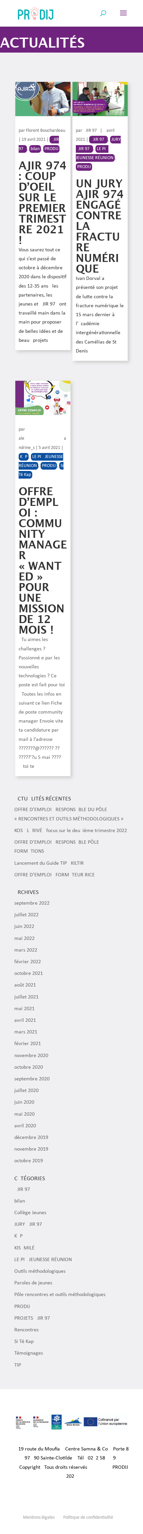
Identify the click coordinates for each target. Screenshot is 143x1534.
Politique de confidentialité (88, 1517)
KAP (23, 456)
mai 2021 (24, 1008)
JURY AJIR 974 (29, 1224)
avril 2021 (25, 1020)
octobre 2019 (28, 1161)
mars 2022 (25, 950)
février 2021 (27, 1043)
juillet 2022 (26, 915)
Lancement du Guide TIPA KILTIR (49, 863)
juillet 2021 (26, 997)
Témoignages (28, 1353)
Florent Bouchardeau (45, 130)
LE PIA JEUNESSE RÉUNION (43, 1259)
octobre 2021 (28, 973)
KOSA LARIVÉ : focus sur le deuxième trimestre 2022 (70, 830)
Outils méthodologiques (40, 1271)
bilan (35, 148)
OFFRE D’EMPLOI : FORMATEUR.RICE (54, 875)
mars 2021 (25, 1032)
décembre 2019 (31, 1137)
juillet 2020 (26, 1090)
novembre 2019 (31, 1149)
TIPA (19, 1365)
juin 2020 (24, 1102)
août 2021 (25, 985)
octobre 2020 (28, 1067)
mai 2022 (24, 938)
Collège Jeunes (30, 1212)
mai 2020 (24, 1114)
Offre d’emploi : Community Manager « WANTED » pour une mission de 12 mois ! (43, 560)
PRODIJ (51, 148)
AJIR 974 (91, 130)
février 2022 (27, 962)
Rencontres (26, 1330)
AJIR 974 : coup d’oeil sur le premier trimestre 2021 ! (43, 202)
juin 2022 (24, 926)
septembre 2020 (32, 1079)
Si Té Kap (24, 1341)
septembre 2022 (32, 903)
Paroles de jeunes (33, 1283)
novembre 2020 (31, 1055)
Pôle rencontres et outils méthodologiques (59, 1294)
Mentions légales (39, 1517)
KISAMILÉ (24, 1248)
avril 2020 (25, 1126)
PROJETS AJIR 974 (33, 1318)
